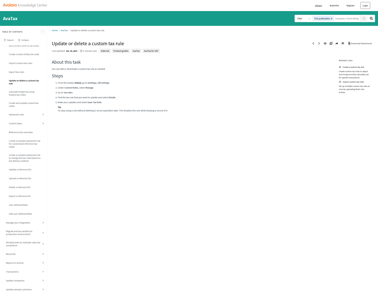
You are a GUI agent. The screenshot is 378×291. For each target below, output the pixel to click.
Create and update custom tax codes (23, 104)
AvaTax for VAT (151, 50)
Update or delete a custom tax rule (24, 82)
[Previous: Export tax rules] (313, 43)
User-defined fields (18, 204)
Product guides (120, 50)
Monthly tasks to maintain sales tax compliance (23, 244)
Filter (299, 18)
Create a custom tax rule (353, 67)
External (105, 50)
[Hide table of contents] (43, 32)
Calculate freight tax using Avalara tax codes (21, 93)
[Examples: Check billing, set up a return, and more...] (371, 18)
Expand (10, 40)
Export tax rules (16, 71)
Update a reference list (20, 169)
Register (351, 5)
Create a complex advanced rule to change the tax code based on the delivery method (25, 157)
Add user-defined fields (20, 213)
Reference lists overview (21, 132)
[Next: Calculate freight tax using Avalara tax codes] (319, 43)
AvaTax (64, 30)
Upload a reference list (20, 178)
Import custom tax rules (20, 63)
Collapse (25, 40)
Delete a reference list (19, 187)
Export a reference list (19, 196)
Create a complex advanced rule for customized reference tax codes (24, 143)
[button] (331, 18)
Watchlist (334, 5)
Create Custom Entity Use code (24, 54)
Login (365, 5)
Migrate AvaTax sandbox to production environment (19, 233)
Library (318, 5)
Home (55, 30)
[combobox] (336, 18)
